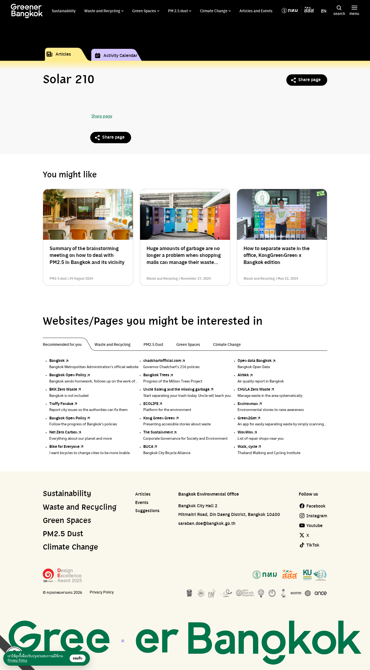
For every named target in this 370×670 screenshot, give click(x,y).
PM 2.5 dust (178, 10)
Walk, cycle (247, 446)
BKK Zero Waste (63, 389)
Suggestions (147, 510)
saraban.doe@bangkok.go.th (206, 523)
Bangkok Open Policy (67, 374)
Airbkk (243, 374)
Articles (63, 54)
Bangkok (57, 360)
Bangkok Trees (156, 374)
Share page (309, 79)
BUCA (148, 446)
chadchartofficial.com (162, 360)
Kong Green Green (159, 417)
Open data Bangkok (255, 360)
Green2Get (247, 417)
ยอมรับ (77, 658)
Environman (248, 403)
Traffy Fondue (61, 403)
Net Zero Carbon (63, 432)
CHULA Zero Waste (254, 389)
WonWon (245, 432)
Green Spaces (144, 10)
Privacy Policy (102, 592)
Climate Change (214, 10)
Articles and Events (255, 10)
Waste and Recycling (102, 10)
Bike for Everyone (64, 446)
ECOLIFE (150, 403)
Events (141, 502)
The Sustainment (158, 432)
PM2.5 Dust (63, 534)
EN (323, 11)
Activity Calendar (120, 55)
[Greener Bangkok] (27, 11)
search (339, 13)
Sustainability (64, 10)
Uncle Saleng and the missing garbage (176, 389)
